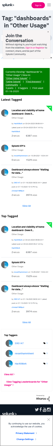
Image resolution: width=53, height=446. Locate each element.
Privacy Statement (25, 433)
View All (26, 205)
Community (12, 84)
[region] (26, 430)
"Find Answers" (33, 81)
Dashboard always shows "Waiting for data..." (30, 171)
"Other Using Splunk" (17, 78)
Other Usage (17, 117)
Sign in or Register (34, 47)
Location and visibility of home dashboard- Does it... (28, 112)
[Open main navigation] (49, 5)
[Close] (48, 419)
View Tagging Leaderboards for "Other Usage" (26, 383)
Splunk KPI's (18, 145)
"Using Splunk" (13, 81)
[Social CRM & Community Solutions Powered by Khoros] (43, 397)
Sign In (38, 5)
